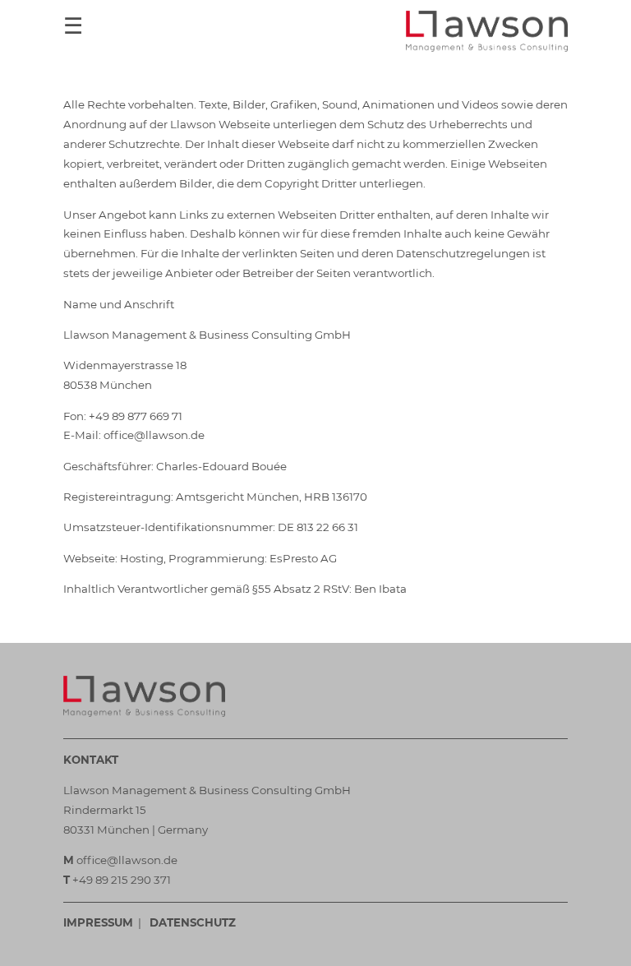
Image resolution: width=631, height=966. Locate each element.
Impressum (98, 922)
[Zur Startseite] (487, 31)
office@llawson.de (126, 860)
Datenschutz (193, 922)
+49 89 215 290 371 (121, 879)
